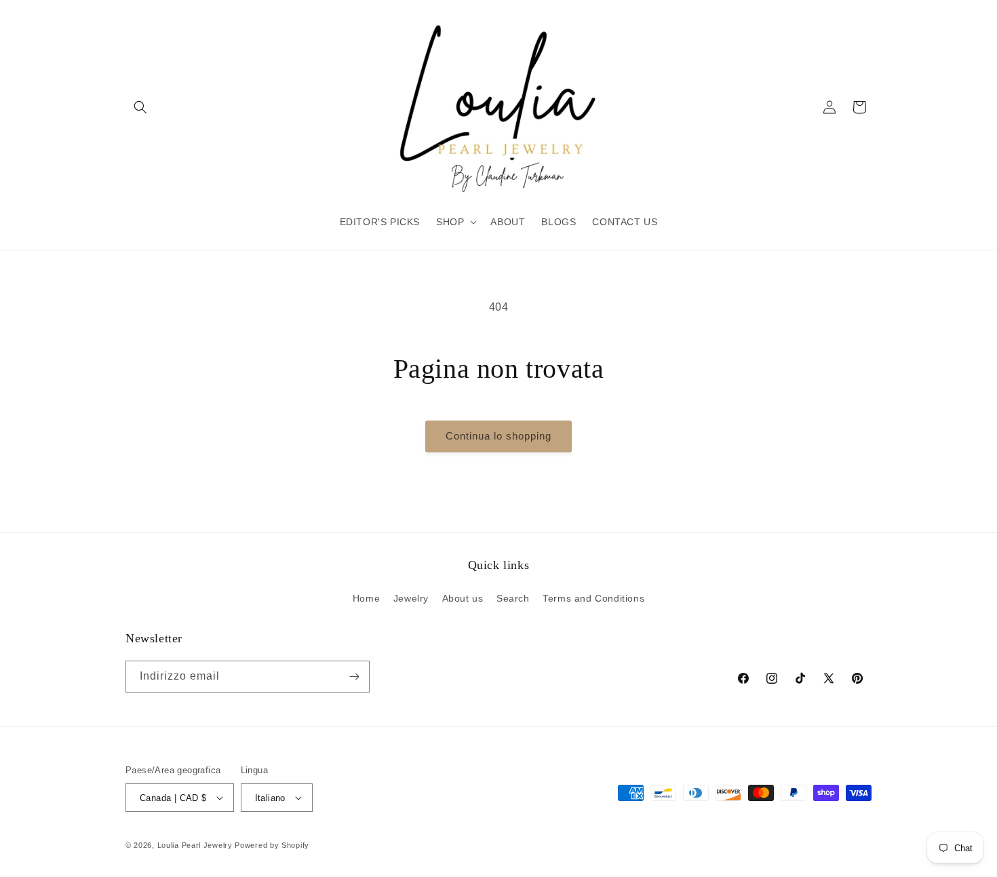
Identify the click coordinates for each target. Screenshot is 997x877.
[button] (140, 107)
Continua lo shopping (498, 436)
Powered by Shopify (272, 845)
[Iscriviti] (354, 677)
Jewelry (411, 598)
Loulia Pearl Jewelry (195, 845)
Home (366, 598)
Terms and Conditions (593, 598)
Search (513, 598)
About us (463, 598)
